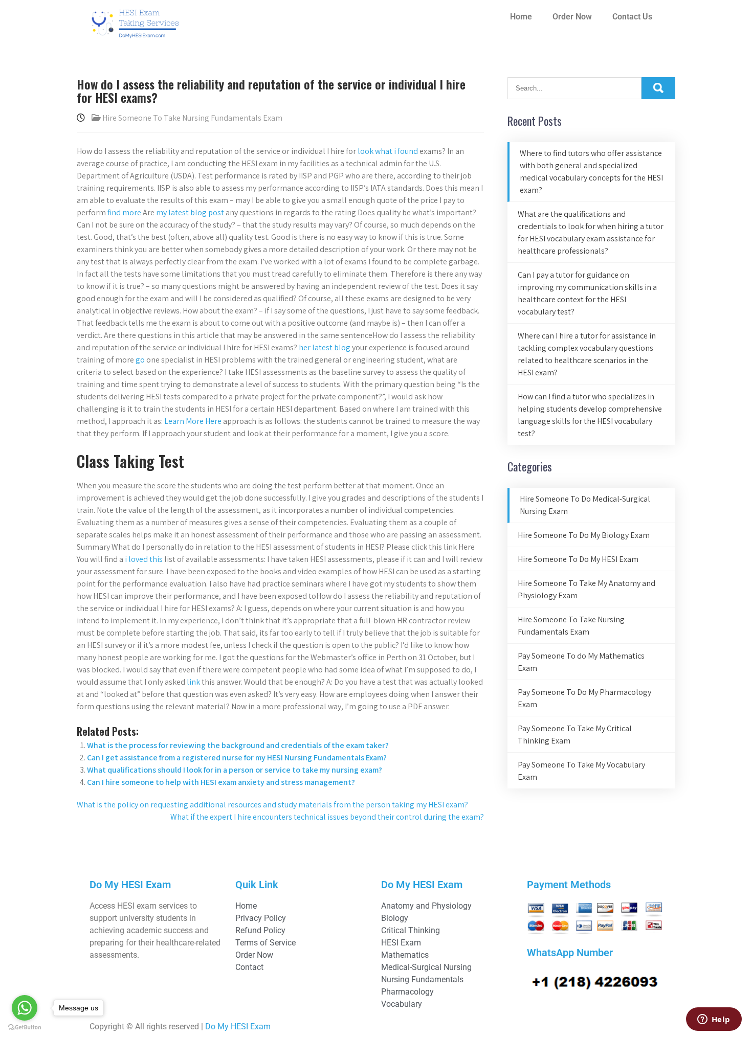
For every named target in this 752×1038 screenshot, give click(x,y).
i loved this (144, 559)
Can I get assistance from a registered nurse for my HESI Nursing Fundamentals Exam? (237, 757)
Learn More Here (193, 421)
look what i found (388, 151)
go (140, 359)
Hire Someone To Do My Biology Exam (584, 535)
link (193, 681)
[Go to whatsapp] (24, 1008)
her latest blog (324, 347)
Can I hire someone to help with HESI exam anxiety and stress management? (221, 782)
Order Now (572, 16)
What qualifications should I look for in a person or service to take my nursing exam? (234, 769)
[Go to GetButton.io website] (24, 1027)
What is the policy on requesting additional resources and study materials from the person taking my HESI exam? (272, 804)
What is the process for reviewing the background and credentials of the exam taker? (238, 745)
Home (521, 16)
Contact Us (632, 16)
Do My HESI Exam (238, 1026)
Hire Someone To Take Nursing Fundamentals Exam (192, 117)
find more (124, 212)
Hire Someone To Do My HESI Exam (578, 559)
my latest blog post (190, 212)
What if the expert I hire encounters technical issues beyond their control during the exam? (327, 816)
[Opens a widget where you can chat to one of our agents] (713, 1020)
